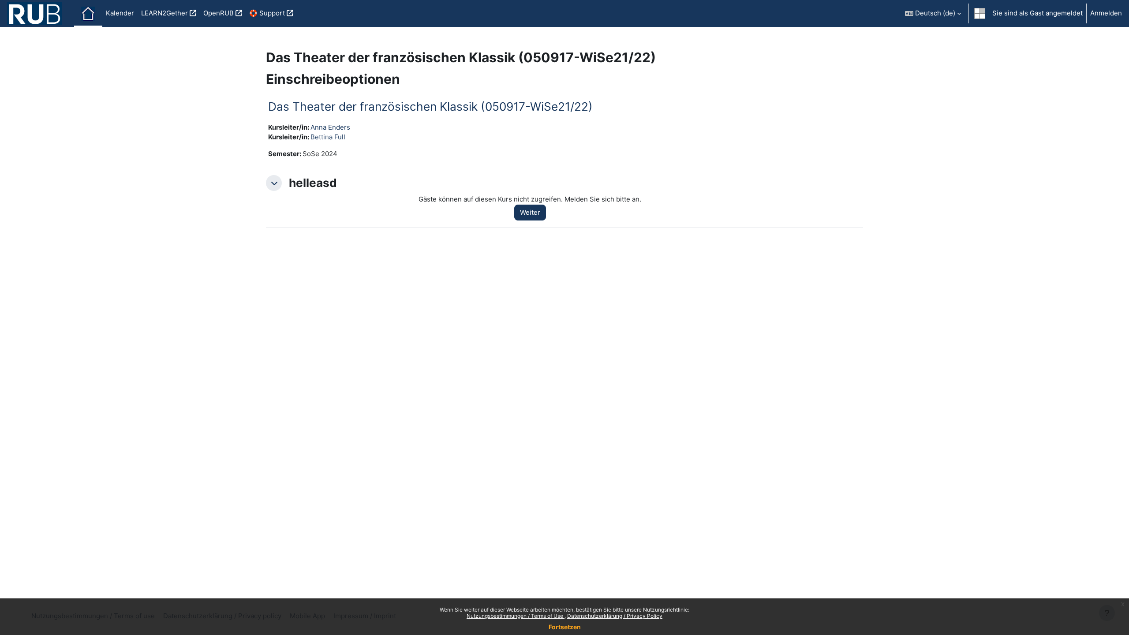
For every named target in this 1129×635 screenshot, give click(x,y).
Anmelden (1106, 13)
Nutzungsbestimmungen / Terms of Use (515, 616)
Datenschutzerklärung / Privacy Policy (614, 616)
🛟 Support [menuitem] (267, 13)
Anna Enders (330, 127)
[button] (933, 13)
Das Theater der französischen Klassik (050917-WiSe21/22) (430, 106)
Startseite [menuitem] (88, 13)
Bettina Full (327, 137)
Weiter (530, 212)
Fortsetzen (565, 627)
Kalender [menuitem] (120, 13)
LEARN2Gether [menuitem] (164, 13)
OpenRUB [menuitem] (218, 13)
